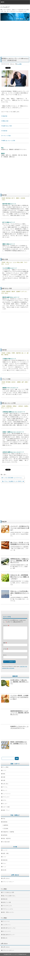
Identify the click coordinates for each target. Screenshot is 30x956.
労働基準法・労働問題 (8, 831)
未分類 (4, 870)
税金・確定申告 (7, 838)
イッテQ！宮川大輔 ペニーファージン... (13, 477)
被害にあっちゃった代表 (9, 140)
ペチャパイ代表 (7, 135)
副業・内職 (5, 853)
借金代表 (5, 116)
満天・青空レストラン (8, 912)
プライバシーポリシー (8, 881)
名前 (5, 642)
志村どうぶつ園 (7, 902)
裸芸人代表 (5, 121)
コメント (6, 625)
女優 (4, 780)
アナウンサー (6, 797)
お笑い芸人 (5, 783)
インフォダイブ (4, 7)
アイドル (5, 787)
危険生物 (5, 860)
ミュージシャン (7, 793)
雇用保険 (5, 835)
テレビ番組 (19, 64)
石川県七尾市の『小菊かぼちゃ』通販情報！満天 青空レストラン (19, 681)
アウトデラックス (7, 905)
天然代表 (5, 130)
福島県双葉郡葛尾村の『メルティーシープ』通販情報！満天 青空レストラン (19, 712)
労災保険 (6, 828)
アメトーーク (6, 921)
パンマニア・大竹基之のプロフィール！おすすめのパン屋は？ (19, 528)
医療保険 (5, 822)
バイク (4, 856)
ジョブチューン (7, 924)
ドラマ (4, 770)
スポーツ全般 (6, 807)
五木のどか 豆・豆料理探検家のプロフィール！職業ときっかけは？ (19, 576)
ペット (4, 866)
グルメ (4, 863)
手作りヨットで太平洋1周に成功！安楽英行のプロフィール (19, 593)
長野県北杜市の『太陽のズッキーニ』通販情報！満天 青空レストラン (19, 560)
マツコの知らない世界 (8, 892)
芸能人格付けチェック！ (9, 934)
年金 (4, 818)
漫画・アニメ (6, 810)
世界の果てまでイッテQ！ (9, 928)
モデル (4, 800)
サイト (5, 655)
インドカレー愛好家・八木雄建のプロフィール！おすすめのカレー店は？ (19, 697)
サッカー (5, 803)
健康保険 (6, 825)
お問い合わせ (6, 878)
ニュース (5, 850)
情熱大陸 (5, 899)
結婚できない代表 (7, 125)
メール (5, 649)
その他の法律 (6, 841)
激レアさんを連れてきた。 (9, 895)
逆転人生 (5, 938)
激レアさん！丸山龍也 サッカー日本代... (12, 481)
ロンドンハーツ (7, 931)
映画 (4, 773)
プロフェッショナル (8, 909)
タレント (5, 790)
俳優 (4, 777)
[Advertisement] (15, 39)
